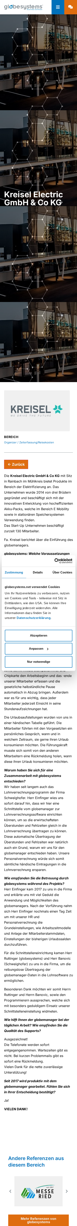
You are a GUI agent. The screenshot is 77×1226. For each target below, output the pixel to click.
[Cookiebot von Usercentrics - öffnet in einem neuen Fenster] (54, 561)
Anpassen (36, 648)
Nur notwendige (38, 661)
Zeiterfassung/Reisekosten (36, 442)
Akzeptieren (38, 635)
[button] (10, 1191)
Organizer (10, 442)
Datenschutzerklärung (34, 618)
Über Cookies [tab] (62, 572)
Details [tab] (38, 572)
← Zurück (16, 464)
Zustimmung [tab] (14, 572)
